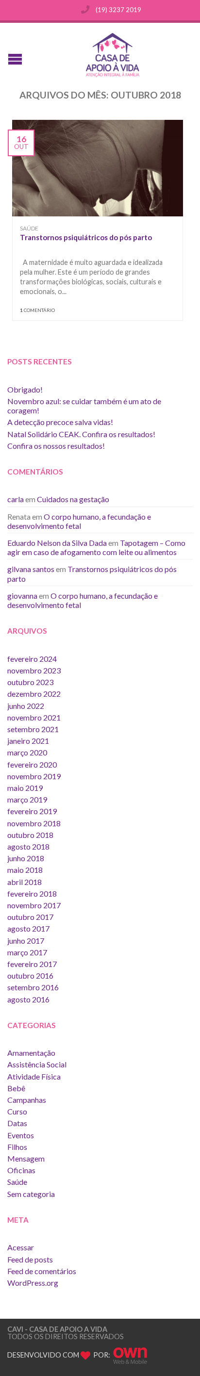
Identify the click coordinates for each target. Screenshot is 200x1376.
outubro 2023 (30, 682)
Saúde (29, 228)
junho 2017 (25, 940)
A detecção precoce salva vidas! (60, 421)
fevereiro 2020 (32, 764)
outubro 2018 (30, 834)
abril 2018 (24, 881)
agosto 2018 (28, 846)
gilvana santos (30, 568)
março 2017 (27, 952)
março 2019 (27, 799)
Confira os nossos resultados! (56, 445)
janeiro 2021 (28, 740)
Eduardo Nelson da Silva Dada (57, 542)
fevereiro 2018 (32, 893)
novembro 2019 (34, 776)
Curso (17, 1111)
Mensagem (26, 1158)
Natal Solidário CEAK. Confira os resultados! (81, 434)
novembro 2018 (34, 823)
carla (15, 499)
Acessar (20, 1247)
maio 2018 (25, 869)
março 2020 (27, 752)
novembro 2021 (34, 717)
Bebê (16, 1088)
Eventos (20, 1135)
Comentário (37, 310)
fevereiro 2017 (32, 963)
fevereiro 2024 (32, 658)
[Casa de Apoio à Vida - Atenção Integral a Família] (109, 55)
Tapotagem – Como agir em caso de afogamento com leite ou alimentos (96, 547)
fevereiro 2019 (32, 811)
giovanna (22, 595)
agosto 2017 (28, 928)
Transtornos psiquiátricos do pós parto (86, 237)
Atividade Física (34, 1076)
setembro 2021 (33, 729)
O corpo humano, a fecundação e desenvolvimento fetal (79, 521)
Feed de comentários (41, 1271)
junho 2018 (25, 858)
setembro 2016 (33, 987)
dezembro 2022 (34, 693)
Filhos (17, 1146)
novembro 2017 (34, 905)
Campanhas (26, 1099)
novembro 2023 (34, 670)
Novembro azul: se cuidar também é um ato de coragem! (84, 405)
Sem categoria (31, 1193)
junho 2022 (25, 705)
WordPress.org (32, 1282)
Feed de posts (30, 1259)
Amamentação (31, 1052)
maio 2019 (25, 787)
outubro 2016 (30, 975)
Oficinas (21, 1170)
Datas (17, 1123)
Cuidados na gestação (73, 499)
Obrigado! (25, 389)
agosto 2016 (28, 999)
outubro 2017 (30, 916)
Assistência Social (37, 1064)
